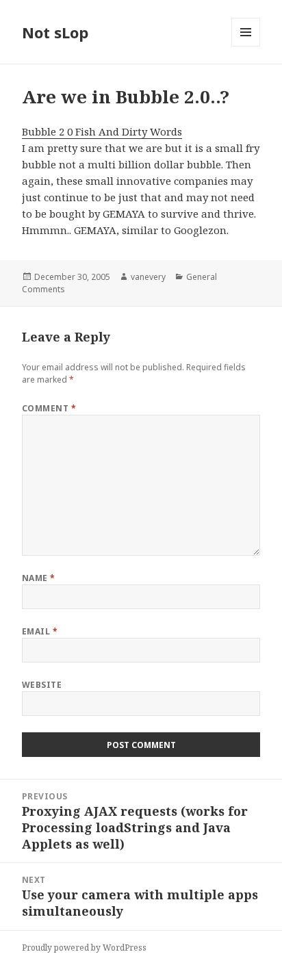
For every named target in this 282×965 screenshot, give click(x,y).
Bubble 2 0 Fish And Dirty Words (102, 131)
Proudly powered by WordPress (84, 947)
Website (42, 685)
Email (39, 631)
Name (38, 578)
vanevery (148, 277)
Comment (49, 408)
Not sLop (55, 32)
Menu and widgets (246, 46)
